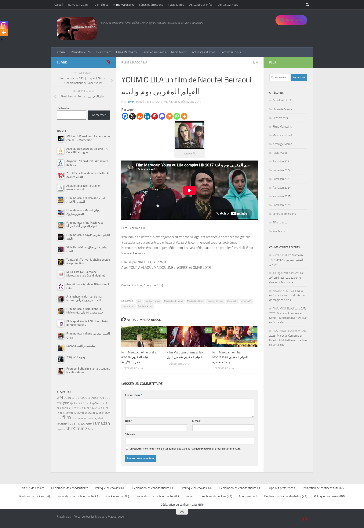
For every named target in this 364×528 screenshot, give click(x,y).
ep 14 (96, 408)
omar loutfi (246, 301)
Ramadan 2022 (281, 170)
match (89, 423)
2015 (67, 398)
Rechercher (63, 108)
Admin (130, 101)
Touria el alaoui (145, 306)
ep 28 (107, 413)
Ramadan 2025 (281, 196)
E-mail (197, 420)
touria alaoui (128, 306)
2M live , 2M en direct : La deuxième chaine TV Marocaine (287, 277)
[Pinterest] (154, 116)
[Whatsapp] (176, 116)
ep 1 (72, 403)
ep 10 (70, 408)
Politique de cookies (32, 488)
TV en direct (100, 4)
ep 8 (59, 408)
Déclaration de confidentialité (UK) (240, 488)
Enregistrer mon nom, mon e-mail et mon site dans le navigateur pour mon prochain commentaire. (185, 448)
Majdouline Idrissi (195, 301)
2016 (74, 397)
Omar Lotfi (232, 301)
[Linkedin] (147, 116)
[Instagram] (4, 25)
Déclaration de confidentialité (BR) (182, 504)
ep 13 (90, 408)
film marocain (79, 418)
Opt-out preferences (282, 488)
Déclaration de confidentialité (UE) (153, 488)
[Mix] (169, 116)
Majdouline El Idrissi (174, 301)
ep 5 (94, 403)
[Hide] (1, 39)
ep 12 (83, 408)
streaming (76, 428)
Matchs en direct (282, 135)
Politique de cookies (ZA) (217, 496)
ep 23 (95, 413)
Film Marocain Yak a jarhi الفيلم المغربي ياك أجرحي (286, 259)
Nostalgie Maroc (282, 144)
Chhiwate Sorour (282, 109)
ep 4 (89, 403)
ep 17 (62, 412)
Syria (90, 429)
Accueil (58, 4)
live (71, 423)
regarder (61, 429)
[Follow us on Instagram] (107, 62)
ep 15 (102, 408)
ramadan (101, 423)
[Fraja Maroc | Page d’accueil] (77, 28)
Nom (128, 420)
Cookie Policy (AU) (117, 496)
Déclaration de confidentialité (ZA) (285, 496)
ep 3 (83, 403)
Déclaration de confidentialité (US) (323, 488)
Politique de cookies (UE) (110, 488)
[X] (132, 116)
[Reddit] (139, 116)
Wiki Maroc (279, 231)
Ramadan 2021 (281, 161)
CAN (93, 398)
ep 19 (73, 413)
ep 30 (59, 418)
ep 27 (101, 412)
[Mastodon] (162, 116)
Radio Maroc (176, 4)
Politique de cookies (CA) (34, 496)
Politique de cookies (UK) (197, 488)
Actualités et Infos (200, 4)
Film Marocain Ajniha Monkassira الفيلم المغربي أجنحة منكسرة (230, 357)
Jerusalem (62, 423)
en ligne (63, 402)
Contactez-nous (228, 4)
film (139, 301)
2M (60, 397)
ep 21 (84, 412)
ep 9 (64, 408)
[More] (184, 116)
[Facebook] (125, 116)
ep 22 (90, 413)
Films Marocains (123, 4)
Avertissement (248, 496)
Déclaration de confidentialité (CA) (78, 496)
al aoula (84, 397)
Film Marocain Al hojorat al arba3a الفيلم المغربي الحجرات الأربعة (139, 357)
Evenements (280, 118)
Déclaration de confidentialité (69, 488)
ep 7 (105, 403)
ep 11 (77, 407)
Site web (130, 434)
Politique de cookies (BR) (329, 496)
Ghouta (91, 418)
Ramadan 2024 (281, 187)
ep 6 (99, 403)
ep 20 (79, 413)
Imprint (190, 496)
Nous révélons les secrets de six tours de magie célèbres (288, 295)
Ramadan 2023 (281, 179)
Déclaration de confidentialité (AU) (157, 496)
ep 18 (68, 413)
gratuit (99, 418)
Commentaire (133, 395)
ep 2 (78, 403)
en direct (102, 397)
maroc (79, 423)
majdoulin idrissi (153, 301)
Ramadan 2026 (78, 4)
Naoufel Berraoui (216, 301)
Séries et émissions (151, 4)
